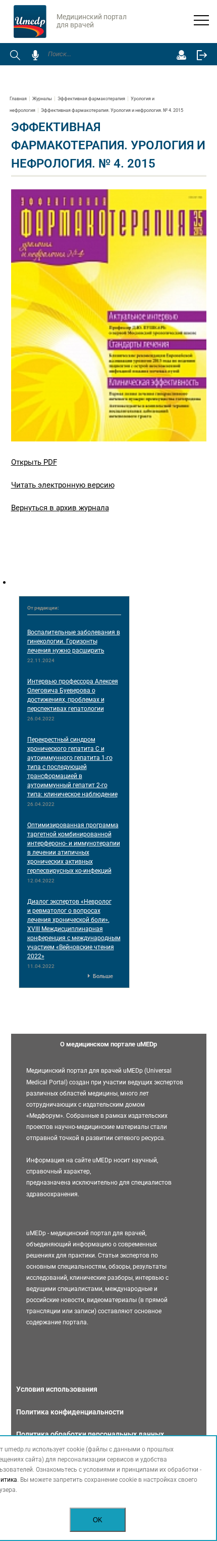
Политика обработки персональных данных (90, 1434)
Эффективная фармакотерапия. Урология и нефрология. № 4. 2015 (112, 110)
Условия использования (56, 1389)
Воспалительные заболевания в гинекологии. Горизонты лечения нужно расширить (73, 641)
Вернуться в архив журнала (60, 507)
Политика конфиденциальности (70, 1412)
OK (97, 1520)
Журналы (42, 98)
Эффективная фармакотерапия (91, 98)
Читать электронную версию (63, 485)
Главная (18, 98)
